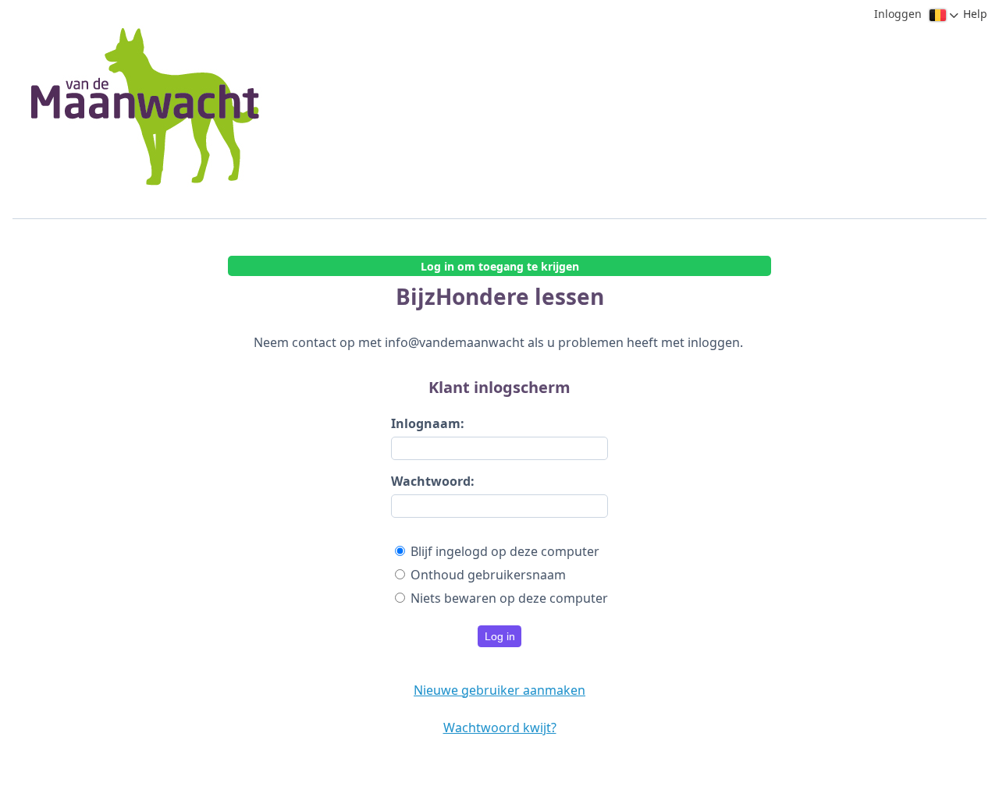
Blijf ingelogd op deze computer (505, 551)
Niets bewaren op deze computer (509, 598)
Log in (500, 636)
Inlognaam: (427, 423)
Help (975, 13)
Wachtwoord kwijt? (499, 727)
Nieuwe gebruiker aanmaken (499, 690)
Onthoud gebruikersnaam (488, 574)
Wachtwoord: (433, 481)
